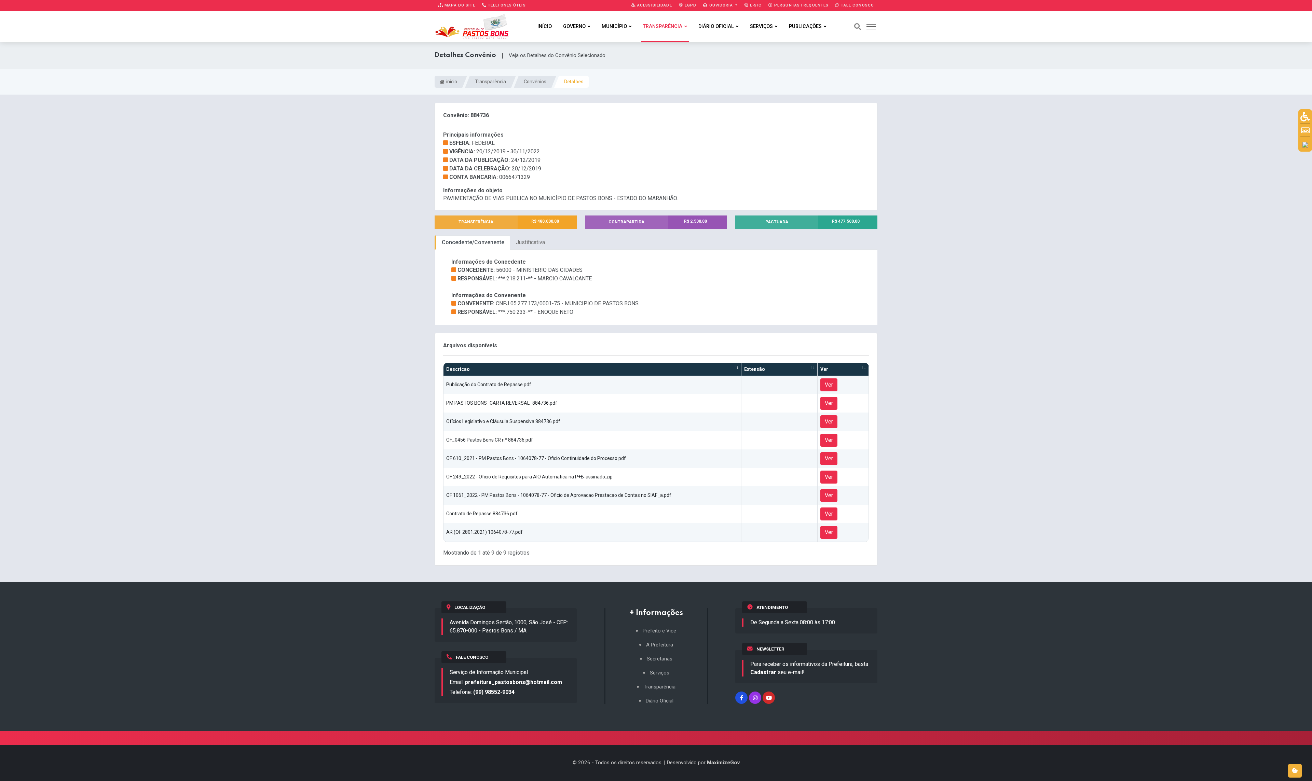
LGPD (690, 5)
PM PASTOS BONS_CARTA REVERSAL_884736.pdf (501, 403)
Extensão (754, 369)
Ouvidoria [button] (721, 5)
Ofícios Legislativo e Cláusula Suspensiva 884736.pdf (503, 421)
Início (544, 26)
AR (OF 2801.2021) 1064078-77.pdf (484, 532)
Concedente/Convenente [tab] (473, 242)
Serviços (761, 26)
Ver (824, 369)
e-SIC (755, 5)
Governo (574, 26)
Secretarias (659, 658)
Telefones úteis (506, 5)
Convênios (535, 81)
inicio (451, 81)
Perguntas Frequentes (801, 5)
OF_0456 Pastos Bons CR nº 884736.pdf (489, 440)
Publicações (805, 26)
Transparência (662, 26)
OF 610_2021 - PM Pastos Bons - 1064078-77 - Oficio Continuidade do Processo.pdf (536, 458)
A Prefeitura (659, 644)
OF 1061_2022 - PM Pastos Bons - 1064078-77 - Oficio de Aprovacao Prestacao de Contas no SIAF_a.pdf (558, 495)
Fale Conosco (857, 5)
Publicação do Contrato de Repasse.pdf (488, 384)
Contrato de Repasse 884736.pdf (482, 513)
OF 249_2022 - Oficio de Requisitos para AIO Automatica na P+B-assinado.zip (529, 476)
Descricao (458, 369)
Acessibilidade (654, 5)
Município (614, 26)
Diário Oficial (716, 26)
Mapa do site (459, 5)
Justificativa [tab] (530, 242)
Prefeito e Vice (659, 630)
